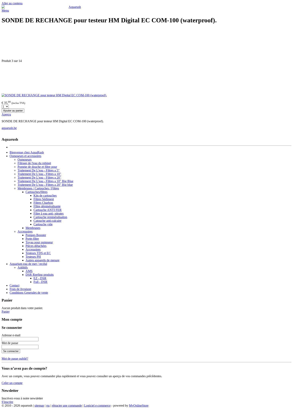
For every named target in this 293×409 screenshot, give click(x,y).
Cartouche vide (43, 224)
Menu (5, 10)
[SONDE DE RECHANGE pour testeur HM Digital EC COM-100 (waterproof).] (54, 95)
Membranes (33, 228)
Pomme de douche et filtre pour (37, 166)
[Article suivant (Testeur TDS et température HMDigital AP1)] (146, 78)
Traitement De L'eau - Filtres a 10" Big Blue (45, 181)
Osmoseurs (24, 159)
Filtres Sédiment (43, 199)
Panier (6, 311)
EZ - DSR (39, 278)
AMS (29, 271)
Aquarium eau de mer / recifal (28, 264)
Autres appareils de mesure (42, 260)
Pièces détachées (36, 246)
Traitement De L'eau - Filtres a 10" (39, 174)
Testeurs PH (33, 256)
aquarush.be (9, 128)
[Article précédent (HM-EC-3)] (146, 43)
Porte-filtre (32, 238)
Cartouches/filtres (36, 192)
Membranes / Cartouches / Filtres (38, 188)
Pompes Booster (36, 235)
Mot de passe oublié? (15, 358)
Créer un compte (12, 383)
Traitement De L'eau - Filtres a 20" (39, 177)
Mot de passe (10, 343)
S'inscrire (7, 402)
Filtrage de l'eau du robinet (34, 163)
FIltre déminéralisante (47, 206)
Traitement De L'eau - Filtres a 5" (39, 170)
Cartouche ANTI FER (47, 210)
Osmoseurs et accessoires (25, 156)
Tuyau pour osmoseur (39, 242)
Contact (14, 285)
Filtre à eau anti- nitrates (48, 213)
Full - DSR (40, 282)
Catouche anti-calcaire (47, 220)
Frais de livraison (20, 289)
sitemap (39, 405)
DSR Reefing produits (40, 274)
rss (48, 405)
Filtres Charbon (43, 202)
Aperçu (6, 114)
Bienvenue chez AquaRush (27, 152)
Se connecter (11, 351)
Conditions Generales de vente (29, 292)
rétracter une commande (67, 405)
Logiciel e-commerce (97, 405)
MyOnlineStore (138, 405)
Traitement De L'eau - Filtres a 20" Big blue (45, 184)
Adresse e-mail (11, 335)
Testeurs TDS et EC (38, 253)
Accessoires (25, 231)
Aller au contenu (12, 3)
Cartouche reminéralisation (50, 217)
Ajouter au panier (13, 110)
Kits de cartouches (45, 195)
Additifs (23, 267)
